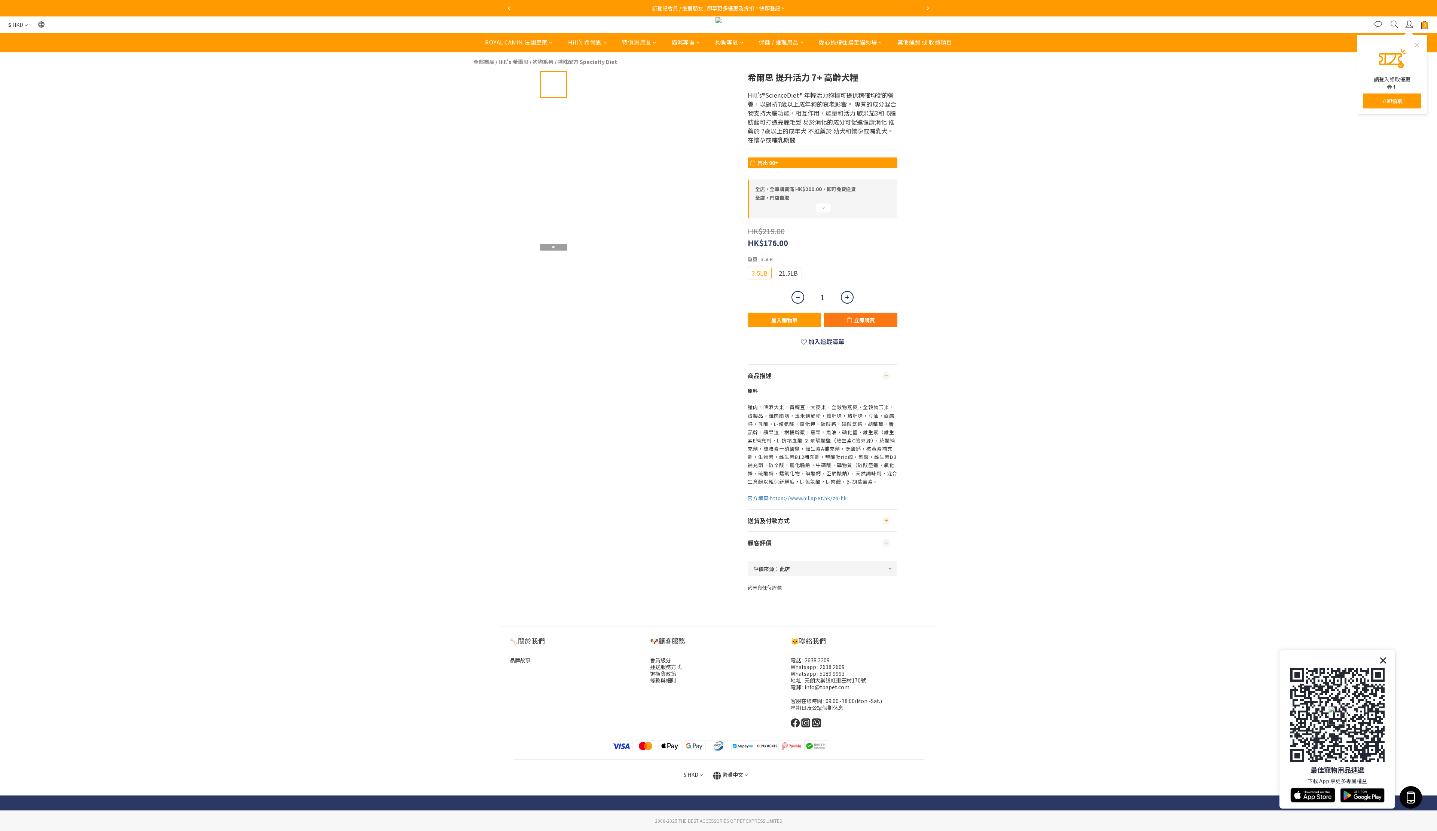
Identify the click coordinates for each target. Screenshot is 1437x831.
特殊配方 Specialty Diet (587, 61)
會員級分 (660, 660)
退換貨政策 (663, 673)
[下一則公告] (928, 8)
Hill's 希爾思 (585, 42)
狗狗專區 (726, 42)
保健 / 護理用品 (779, 42)
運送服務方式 (665, 667)
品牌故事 (520, 660)
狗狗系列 (543, 61)
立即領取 (1392, 101)
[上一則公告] (509, 8)
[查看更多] (822, 210)
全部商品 (483, 61)
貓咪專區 (683, 42)
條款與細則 (663, 680)
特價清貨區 (636, 42)
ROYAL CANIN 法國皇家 (516, 42)
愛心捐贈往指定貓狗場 (848, 42)
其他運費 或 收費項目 (924, 42)
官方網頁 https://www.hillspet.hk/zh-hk (797, 498)
